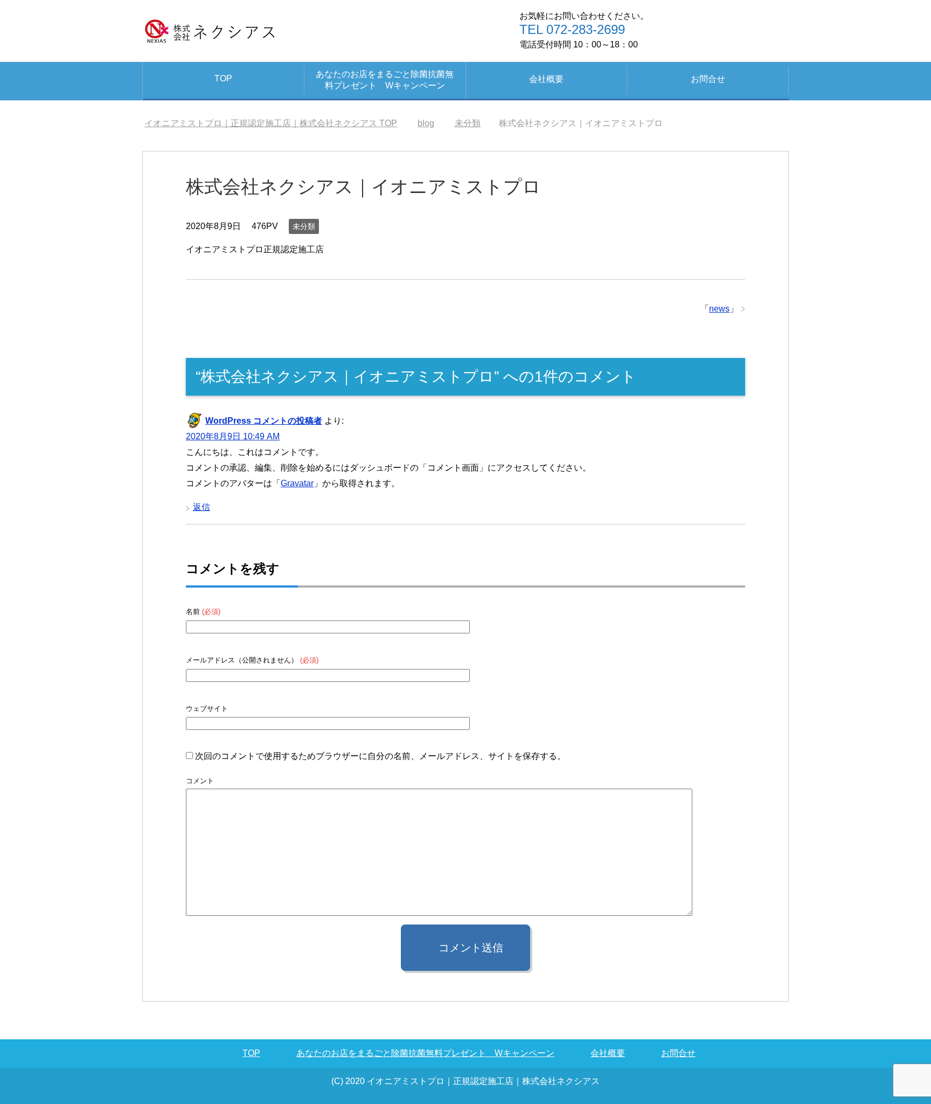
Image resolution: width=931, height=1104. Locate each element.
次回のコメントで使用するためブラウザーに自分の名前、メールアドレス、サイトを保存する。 (380, 756)
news (719, 308)
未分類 (304, 226)
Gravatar (297, 483)
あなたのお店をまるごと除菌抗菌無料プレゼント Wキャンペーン (385, 80)
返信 (201, 507)
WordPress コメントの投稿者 (263, 420)
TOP (223, 78)
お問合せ (708, 79)
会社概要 (546, 79)
